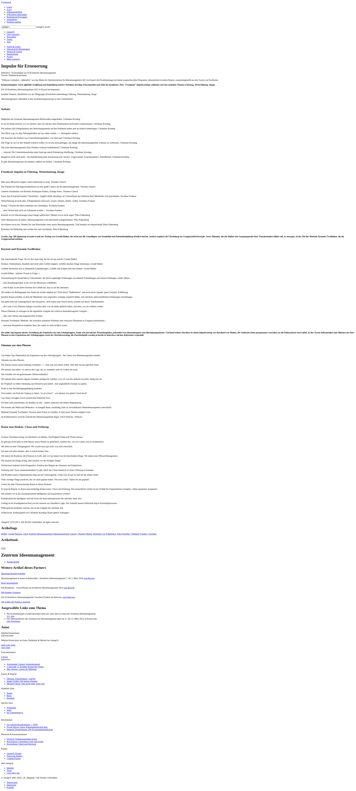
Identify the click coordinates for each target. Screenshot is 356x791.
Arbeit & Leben (14, 46)
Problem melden (14, 22)
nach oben (5, 647)
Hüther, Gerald (7, 534)
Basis (9, 695)
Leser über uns (13, 773)
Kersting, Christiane (131, 534)
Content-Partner (14, 758)
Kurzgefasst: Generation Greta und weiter (25, 741)
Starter (9, 693)
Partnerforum (12, 54)
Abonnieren (12, 19)
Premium (11, 698)
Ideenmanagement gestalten (13, 573)
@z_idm (10, 616)
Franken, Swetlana (148, 534)
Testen (9, 39)
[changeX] (6, 2)
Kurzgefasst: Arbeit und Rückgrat (21, 744)
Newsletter (11, 37)
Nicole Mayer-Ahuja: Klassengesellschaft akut (27, 727)
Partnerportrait (13, 562)
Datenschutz (12, 782)
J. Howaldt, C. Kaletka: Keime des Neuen (25, 667)
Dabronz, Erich (21, 534)
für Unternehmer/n (15, 712)
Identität (10, 768)
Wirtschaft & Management (18, 49)
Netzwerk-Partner (14, 756)
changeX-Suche (43, 27)
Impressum (11, 785)
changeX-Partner (14, 753)
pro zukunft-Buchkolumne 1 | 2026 (22, 724)
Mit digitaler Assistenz (11, 592)
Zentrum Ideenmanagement (41, 534)
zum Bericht (89, 578)
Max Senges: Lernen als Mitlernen (22, 669)
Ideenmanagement (61, 534)
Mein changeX (13, 59)
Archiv (10, 56)
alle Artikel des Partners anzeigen (15, 602)
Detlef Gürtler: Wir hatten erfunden (22, 681)
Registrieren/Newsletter (17, 17)
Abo (9, 42)
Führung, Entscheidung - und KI (21, 679)
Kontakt (10, 787)
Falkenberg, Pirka (114, 534)
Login (9, 7)
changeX (11, 32)
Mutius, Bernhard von (95, 534)
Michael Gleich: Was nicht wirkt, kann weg (26, 684)
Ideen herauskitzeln (9, 583)
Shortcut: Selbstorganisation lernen (22, 739)
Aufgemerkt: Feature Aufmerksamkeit (23, 664)
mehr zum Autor (8, 645)
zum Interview (69, 597)
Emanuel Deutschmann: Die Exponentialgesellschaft (30, 729)
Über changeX (13, 34)
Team (9, 770)
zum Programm (13, 621)
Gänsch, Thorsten (78, 534)
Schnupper (11, 707)
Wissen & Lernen (14, 51)
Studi (9, 710)
